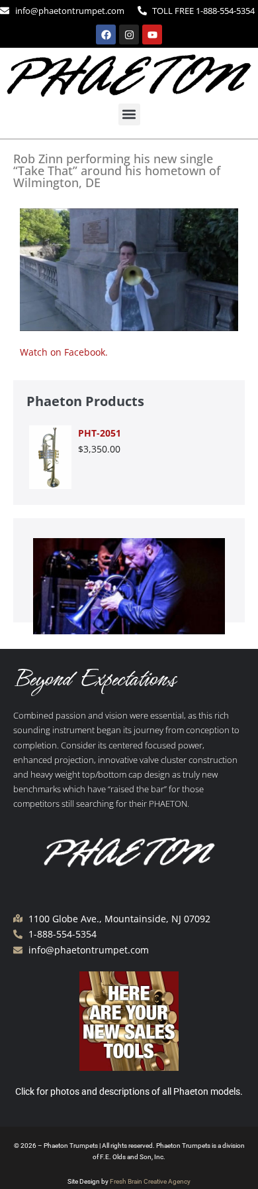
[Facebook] (106, 34)
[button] (129, 114)
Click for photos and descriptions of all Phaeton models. (129, 1091)
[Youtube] (152, 34)
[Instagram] (129, 34)
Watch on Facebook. (64, 352)
